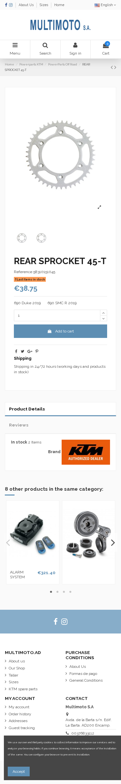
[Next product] (115, 67)
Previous (8, 542)
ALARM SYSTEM (17, 574)
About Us (27, 5)
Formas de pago (83, 673)
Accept (19, 771)
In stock (19, 442)
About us (17, 661)
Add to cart (64, 331)
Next (113, 542)
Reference (23, 272)
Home (59, 5)
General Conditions (86, 680)
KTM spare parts (23, 689)
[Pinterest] (36, 351)
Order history (20, 714)
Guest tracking (22, 728)
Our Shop (17, 668)
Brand (54, 452)
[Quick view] (33, 565)
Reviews (18, 424)
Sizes (44, 5)
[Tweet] (22, 351)
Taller (13, 675)
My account (19, 707)
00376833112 (82, 733)
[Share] (16, 351)
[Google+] (29, 351)
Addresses (18, 721)
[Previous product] (112, 67)
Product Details (27, 408)
